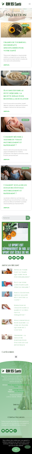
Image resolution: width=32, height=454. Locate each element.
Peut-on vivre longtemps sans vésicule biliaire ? (22, 284)
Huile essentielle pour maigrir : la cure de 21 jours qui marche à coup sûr (22, 325)
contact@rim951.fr (18, 390)
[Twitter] (14, 258)
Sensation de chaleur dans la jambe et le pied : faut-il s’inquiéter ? (21, 310)
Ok (16, 449)
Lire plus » (7, 65)
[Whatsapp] (22, 258)
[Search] (28, 218)
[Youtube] (18, 258)
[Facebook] (10, 258)
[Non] (27, 447)
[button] (16, 356)
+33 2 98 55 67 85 (19, 391)
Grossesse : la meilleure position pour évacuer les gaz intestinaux (21, 340)
